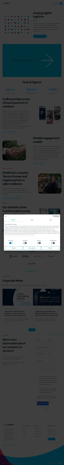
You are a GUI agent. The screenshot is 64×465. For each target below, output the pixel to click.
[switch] (25, 243)
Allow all (50, 247)
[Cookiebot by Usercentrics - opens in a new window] (53, 216)
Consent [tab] (13, 219)
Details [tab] (32, 219)
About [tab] (50, 219)
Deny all (14, 247)
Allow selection (32, 247)
